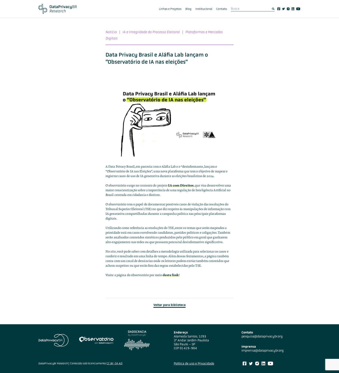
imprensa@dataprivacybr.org (262, 350)
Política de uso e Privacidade (194, 363)
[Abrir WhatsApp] (329, 363)
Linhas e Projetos (170, 9)
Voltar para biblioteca (169, 305)
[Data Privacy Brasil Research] (57, 9)
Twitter (283, 8)
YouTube (298, 8)
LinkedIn (293, 8)
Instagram (288, 8)
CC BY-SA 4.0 (114, 363)
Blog (188, 9)
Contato (221, 9)
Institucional (203, 9)
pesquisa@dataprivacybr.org (262, 336)
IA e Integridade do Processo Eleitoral (151, 32)
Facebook (278, 8)
